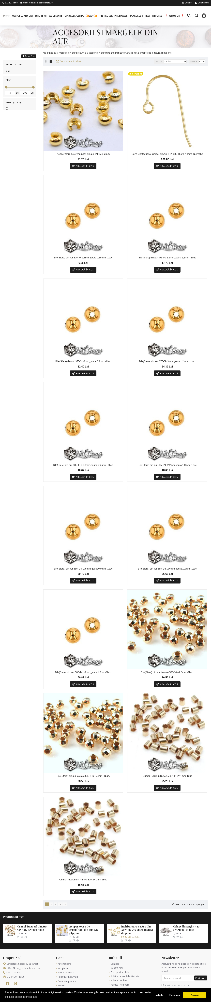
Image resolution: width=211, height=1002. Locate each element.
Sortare (159, 61)
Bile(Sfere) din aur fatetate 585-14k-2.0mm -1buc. (167, 672)
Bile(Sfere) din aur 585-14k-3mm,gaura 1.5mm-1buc (83, 672)
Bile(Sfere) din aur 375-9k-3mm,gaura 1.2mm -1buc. (167, 361)
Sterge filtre (30, 56)
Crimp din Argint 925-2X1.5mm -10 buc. (186, 928)
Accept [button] (195, 995)
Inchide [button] (159, 995)
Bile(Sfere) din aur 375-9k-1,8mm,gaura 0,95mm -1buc (83, 257)
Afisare (193, 61)
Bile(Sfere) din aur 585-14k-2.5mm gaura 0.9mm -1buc (83, 568)
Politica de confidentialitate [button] (21, 996)
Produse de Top (13, 916)
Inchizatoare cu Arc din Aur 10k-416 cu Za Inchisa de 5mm (137, 930)
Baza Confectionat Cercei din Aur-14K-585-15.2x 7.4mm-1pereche (167, 153)
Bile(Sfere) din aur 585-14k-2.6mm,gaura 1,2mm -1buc (167, 568)
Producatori (14, 64)
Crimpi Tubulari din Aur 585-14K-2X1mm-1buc (167, 775)
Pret (8, 79)
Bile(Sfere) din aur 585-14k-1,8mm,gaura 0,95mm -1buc (83, 465)
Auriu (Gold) (13, 102)
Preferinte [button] (174, 995)
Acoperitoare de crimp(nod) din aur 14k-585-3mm (83, 153)
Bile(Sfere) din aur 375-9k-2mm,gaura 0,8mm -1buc (83, 361)
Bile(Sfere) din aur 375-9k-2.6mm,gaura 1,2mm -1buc (167, 257)
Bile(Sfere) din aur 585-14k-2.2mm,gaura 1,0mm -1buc (167, 465)
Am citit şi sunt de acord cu (177, 986)
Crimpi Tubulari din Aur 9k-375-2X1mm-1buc (83, 879)
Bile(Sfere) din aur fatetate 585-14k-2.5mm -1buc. (83, 775)
